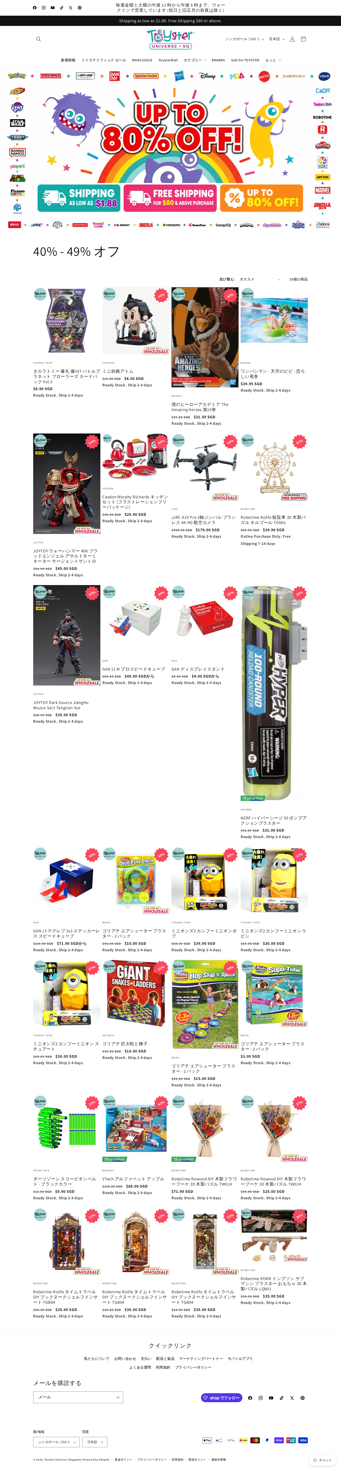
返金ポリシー (123, 1459)
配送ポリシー (197, 1459)
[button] (38, 39)
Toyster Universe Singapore (63, 1459)
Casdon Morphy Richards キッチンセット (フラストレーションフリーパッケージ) (135, 502)
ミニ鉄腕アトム (117, 371)
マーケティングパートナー (201, 1358)
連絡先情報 (218, 1459)
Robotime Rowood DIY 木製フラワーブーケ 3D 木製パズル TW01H (204, 1181)
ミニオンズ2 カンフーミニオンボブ (204, 933)
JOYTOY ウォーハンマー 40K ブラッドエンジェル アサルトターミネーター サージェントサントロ (65, 556)
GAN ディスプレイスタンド (198, 669)
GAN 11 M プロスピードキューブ (133, 669)
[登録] (117, 1397)
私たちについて (97, 1358)
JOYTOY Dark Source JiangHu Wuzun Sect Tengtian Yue (61, 705)
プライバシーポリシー (193, 1367)
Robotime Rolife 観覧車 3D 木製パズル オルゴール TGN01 (273, 520)
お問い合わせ (125, 1358)
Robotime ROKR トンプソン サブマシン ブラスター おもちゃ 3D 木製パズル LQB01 (274, 1284)
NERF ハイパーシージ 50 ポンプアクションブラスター (274, 820)
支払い (146, 1358)
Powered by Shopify (96, 1459)
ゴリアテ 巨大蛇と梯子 (125, 1043)
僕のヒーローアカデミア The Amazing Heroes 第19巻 (199, 407)
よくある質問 (140, 1367)
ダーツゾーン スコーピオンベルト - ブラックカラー (64, 1181)
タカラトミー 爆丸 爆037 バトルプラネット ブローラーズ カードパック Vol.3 (66, 376)
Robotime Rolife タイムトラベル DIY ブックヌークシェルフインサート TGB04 (65, 1297)
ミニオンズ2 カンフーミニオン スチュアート (66, 1046)
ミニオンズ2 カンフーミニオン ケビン (274, 933)
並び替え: (227, 279)
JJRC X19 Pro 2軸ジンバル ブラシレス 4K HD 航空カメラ (203, 520)
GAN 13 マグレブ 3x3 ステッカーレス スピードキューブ (66, 933)
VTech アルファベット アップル (133, 1179)
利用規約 (163, 1367)
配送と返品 (165, 1358)
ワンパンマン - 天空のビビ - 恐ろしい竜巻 (273, 374)
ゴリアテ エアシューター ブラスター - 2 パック (134, 933)
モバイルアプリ (240, 1358)
